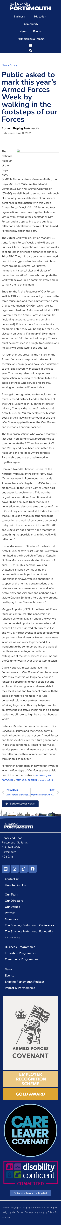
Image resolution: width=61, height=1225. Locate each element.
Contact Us (12, 879)
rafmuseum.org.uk (27, 780)
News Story (9, 65)
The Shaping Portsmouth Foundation (29, 931)
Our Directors (14, 901)
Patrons (10, 913)
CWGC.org (46, 780)
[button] (30, 45)
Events (37, 31)
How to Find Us (15, 885)
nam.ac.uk (8, 780)
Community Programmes (21, 959)
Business (19, 16)
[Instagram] (15, 869)
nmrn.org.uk (43, 775)
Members (11, 919)
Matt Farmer (18, 1212)
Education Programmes (20, 953)
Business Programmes (20, 947)
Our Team (11, 894)
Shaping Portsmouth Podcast (24, 982)
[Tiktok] (24, 869)
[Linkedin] (6, 869)
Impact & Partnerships (20, 988)
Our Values (12, 907)
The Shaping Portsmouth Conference (29, 925)
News (23, 31)
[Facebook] (32, 869)
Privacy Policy (12, 937)
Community (31, 24)
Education (40, 16)
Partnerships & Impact (30, 39)
